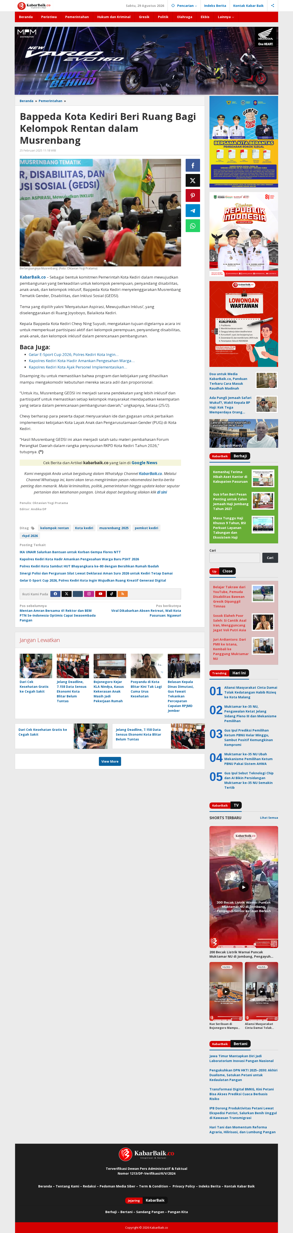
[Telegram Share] (193, 210)
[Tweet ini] (193, 180)
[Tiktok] (112, 594)
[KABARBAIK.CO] (34, 5)
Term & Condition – (155, 1186)
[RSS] (123, 594)
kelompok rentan (54, 528)
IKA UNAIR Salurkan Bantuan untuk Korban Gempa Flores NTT (70, 552)
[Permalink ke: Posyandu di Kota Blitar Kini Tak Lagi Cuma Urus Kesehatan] (147, 666)
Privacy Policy (184, 1186)
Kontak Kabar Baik (239, 1186)
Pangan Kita (178, 1212)
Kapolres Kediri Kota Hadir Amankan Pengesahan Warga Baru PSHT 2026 (79, 559)
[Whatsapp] (193, 225)
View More (110, 761)
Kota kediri (84, 528)
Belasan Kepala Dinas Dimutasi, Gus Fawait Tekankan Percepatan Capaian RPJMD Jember (181, 696)
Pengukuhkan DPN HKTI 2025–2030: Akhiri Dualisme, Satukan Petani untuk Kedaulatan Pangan (243, 1075)
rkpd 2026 (30, 536)
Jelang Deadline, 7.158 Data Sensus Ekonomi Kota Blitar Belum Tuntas (72, 691)
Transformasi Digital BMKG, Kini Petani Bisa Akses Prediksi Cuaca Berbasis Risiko (241, 1094)
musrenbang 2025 (114, 528)
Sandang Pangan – (152, 1212)
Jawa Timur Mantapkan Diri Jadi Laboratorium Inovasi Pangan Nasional (241, 1058)
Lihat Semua (269, 818)
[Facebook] (55, 594)
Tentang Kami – (69, 1186)
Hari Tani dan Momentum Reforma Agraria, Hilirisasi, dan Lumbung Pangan (242, 1129)
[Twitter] (67, 594)
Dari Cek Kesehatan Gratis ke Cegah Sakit (34, 687)
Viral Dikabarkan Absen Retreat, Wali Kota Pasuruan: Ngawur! (146, 611)
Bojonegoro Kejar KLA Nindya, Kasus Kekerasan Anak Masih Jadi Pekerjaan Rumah (109, 691)
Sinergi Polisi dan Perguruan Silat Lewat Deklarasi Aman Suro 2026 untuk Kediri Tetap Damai (96, 573)
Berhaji (111, 1212)
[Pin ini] (193, 195)
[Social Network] (272, 5)
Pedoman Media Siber (117, 1186)
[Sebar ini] (193, 165)
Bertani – (127, 1212)
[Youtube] (100, 594)
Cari (212, 550)
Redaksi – (91, 1186)
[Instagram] (89, 594)
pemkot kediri (146, 528)
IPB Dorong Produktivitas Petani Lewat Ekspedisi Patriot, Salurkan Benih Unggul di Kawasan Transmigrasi (243, 1113)
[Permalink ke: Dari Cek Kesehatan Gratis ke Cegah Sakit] (36, 666)
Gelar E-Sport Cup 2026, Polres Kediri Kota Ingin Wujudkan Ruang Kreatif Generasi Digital (93, 580)
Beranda (45, 1186)
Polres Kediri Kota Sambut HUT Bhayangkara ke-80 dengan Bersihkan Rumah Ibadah (89, 566)
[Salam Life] (78, 594)
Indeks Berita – (211, 1186)
